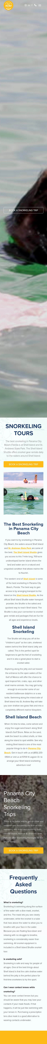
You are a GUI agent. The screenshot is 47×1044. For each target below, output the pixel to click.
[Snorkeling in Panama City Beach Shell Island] (23, 493)
